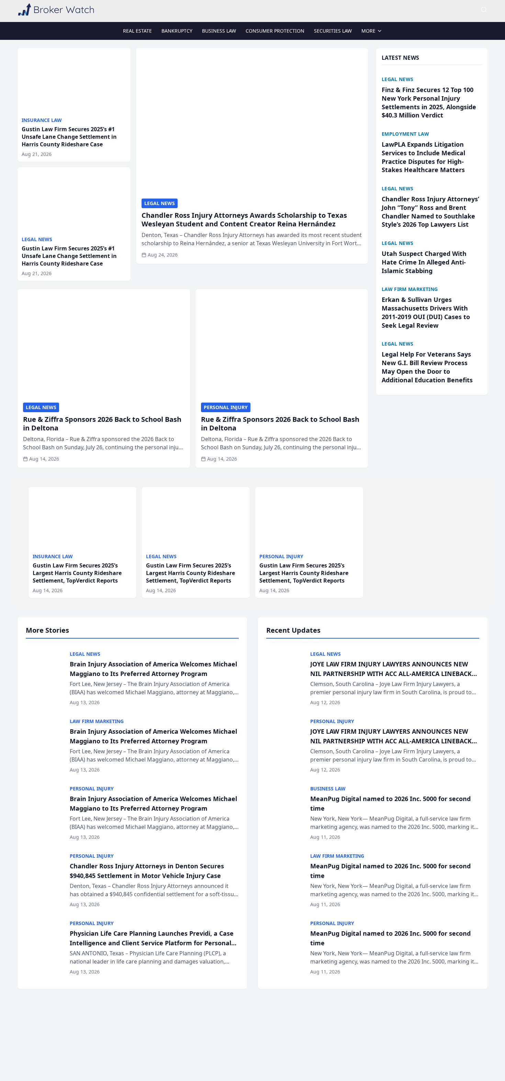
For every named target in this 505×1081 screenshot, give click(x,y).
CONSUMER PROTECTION (275, 30)
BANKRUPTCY (176, 30)
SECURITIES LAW (333, 30)
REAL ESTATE (137, 30)
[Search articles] (484, 9)
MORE (368, 30)
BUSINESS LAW (219, 30)
